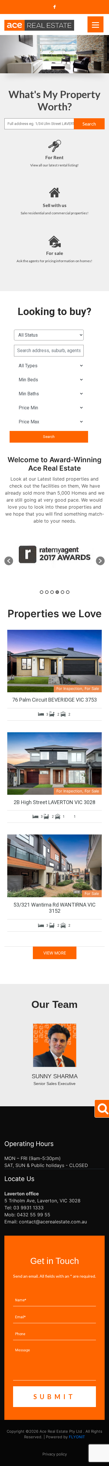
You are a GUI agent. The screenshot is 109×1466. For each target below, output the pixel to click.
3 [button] (52, 592)
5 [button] (62, 592)
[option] (54, 560)
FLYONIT (77, 1436)
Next (107, 51)
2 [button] (47, 592)
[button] (8, 561)
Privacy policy (54, 1454)
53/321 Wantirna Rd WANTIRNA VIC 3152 (54, 908)
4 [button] (57, 592)
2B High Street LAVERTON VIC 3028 (54, 802)
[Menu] (95, 24)
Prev (2, 51)
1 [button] (41, 592)
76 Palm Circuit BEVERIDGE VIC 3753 (54, 700)
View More (54, 952)
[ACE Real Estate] (39, 25)
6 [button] (67, 592)
